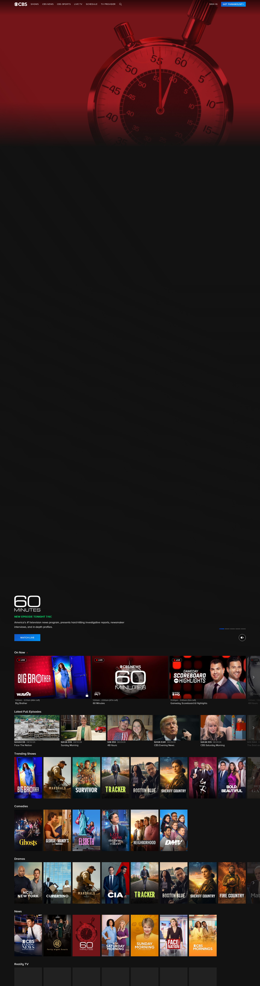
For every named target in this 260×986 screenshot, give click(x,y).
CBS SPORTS (64, 4)
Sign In (213, 4)
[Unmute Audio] (242, 637)
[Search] (120, 4)
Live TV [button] (78, 4)
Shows (35, 4)
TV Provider (108, 4)
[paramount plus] (20, 4)
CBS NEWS (47, 4)
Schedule (91, 4)
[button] (52, 682)
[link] (233, 4)
